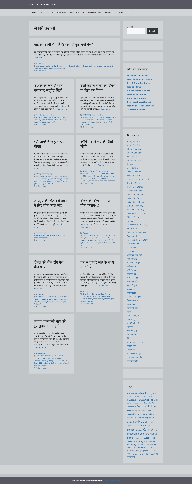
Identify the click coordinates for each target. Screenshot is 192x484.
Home (34, 12)
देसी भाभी (51, 68)
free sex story (44, 179)
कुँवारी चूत (53, 363)
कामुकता (41, 68)
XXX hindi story (44, 363)
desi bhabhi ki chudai (143, 403)
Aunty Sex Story (94, 12)
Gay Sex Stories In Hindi (45, 115)
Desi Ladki (57, 356)
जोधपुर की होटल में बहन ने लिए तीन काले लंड (50, 203)
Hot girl (109, 178)
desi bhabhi (131, 403)
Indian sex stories (95, 66)
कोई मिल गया (40, 63)
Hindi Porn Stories (101, 235)
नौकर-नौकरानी (40, 353)
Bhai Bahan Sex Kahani (91, 294)
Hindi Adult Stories (81, 66)
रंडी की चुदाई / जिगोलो (135, 342)
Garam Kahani (105, 117)
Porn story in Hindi (142, 441)
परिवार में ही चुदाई (133, 315)
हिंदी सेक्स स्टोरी (132, 361)
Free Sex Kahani (134, 87)
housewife (95, 120)
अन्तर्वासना (130, 251)
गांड (40, 122)
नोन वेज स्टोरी (99, 181)
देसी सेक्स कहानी (133, 300)
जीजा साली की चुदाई (134, 297)
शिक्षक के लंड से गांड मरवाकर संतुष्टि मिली (48, 88)
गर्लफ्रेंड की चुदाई (133, 278)
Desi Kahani (132, 168)
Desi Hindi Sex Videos (111, 480)
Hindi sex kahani (86, 178)
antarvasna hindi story (44, 66)
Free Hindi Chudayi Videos (139, 79)
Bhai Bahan (109, 12)
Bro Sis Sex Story (134, 160)
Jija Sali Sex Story (135, 206)
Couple (130, 164)
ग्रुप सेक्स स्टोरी (41, 233)
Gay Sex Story (133, 183)
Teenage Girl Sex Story (91, 171)
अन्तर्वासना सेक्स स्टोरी (134, 255)
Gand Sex (52, 117)
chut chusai (69, 66)
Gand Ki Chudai (42, 117)
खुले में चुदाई (56, 181)
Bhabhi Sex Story (77, 12)
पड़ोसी (129, 312)
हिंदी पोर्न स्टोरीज (42, 365)
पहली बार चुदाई (132, 319)
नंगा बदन (105, 122)
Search (130, 27)
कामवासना (49, 181)
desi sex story (99, 176)
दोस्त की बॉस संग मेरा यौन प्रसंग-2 (95, 203)
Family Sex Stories (135, 172)
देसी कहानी (39, 235)
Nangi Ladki (53, 361)
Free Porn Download (140, 106)
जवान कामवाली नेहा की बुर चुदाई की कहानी (50, 323)
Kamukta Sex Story (135, 209)
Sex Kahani (132, 228)
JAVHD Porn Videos (136, 109)
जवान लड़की (131, 293)
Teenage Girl (133, 236)
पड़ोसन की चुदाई (132, 308)
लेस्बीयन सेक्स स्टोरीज (134, 357)
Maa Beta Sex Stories (136, 213)
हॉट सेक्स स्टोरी (43, 238)
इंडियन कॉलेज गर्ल (98, 299)
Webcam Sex (133, 244)
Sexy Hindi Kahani (138, 75)
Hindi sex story (53, 297)
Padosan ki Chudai (87, 240)
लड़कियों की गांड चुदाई (134, 353)
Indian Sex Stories (135, 194)
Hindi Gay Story (39, 120)
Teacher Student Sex (136, 232)
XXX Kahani (132, 247)
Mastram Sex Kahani (136, 94)
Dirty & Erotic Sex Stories (138, 83)
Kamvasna (107, 66)
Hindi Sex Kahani (59, 12)
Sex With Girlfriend (145, 445)
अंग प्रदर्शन (99, 122)
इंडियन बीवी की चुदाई (134, 262)
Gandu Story (61, 117)
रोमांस (56, 68)
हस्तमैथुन (87, 125)
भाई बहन (130, 327)
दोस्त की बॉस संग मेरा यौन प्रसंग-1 (48, 264)
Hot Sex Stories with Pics (138, 91)
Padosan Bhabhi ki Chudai (104, 238)
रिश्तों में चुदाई (131, 346)
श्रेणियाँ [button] (43, 12)
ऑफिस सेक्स (131, 266)
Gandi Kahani (142, 411)
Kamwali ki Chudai (55, 358)
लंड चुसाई (44, 122)
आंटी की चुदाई (132, 259)
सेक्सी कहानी (61, 68)
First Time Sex (133, 175)
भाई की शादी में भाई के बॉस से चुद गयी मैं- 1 (64, 44)
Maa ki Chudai (123, 12)
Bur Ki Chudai (59, 66)
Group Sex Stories (135, 187)
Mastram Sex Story (87, 122)
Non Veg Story (138, 438)
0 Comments (41, 71)
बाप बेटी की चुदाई (133, 323)
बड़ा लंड (137, 454)
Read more (39, 58)
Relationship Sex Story (137, 225)
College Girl (151, 399)
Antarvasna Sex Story (137, 98)
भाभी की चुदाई (132, 331)
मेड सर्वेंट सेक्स (132, 334)
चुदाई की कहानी (132, 289)
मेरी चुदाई (130, 338)
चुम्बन (66, 181)
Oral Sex (43, 181)
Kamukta (138, 430)
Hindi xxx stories (100, 178)
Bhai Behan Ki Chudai (141, 397)
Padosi (85, 233)
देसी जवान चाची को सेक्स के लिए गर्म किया (98, 88)
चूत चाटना (37, 184)
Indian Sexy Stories (135, 202)
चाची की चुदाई (87, 115)
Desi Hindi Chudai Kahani (139, 102)
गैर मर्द (46, 68)
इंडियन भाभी (148, 448)
